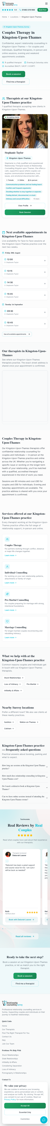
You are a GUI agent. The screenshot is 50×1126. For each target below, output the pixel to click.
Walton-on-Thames (28, 722)
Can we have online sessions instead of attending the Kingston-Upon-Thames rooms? (23, 798)
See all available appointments (15, 334)
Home (4, 17)
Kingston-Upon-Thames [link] (32, 17)
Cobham (7, 728)
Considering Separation (12, 1066)
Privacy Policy (10, 1099)
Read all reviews (23, 936)
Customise (25, 1119)
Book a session (13, 74)
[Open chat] (43, 1119)
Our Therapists (8, 1029)
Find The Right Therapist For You (15, 1033)
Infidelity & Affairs (11, 690)
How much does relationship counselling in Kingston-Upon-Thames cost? (24, 777)
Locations (14, 17)
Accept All (25, 1106)
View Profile (23, 205)
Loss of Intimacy (11, 684)
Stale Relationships (10, 1058)
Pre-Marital (31, 684)
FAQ (4, 1040)
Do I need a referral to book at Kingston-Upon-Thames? (21, 787)
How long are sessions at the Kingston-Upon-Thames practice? (23, 767)
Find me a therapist (15, 81)
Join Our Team (8, 1044)
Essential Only (25, 1112)
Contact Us (6, 1036)
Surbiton (7, 722)
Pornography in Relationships (14, 1073)
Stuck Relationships (12, 678)
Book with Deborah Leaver (20, 919)
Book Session (25, 212)
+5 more (36, 199)
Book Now (42, 10)
